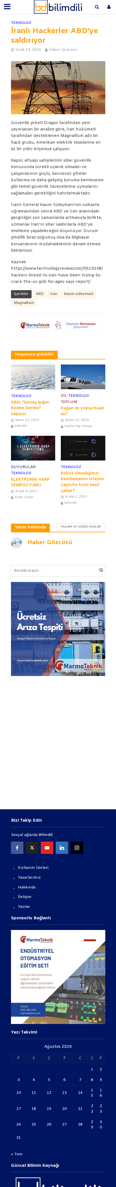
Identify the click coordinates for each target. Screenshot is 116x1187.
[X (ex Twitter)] (32, 848)
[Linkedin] (62, 848)
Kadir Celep (24, 497)
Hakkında (26, 887)
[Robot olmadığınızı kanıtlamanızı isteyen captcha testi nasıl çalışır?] (83, 448)
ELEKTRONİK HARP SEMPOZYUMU (30, 482)
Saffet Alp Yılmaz (78, 426)
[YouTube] (47, 848)
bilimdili (21, 426)
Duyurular (23, 467)
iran (53, 294)
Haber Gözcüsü (63, 49)
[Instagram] (77, 848)
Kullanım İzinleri (33, 867)
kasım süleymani (78, 294)
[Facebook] (17, 848)
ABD (40, 294)
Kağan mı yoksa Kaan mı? (82, 411)
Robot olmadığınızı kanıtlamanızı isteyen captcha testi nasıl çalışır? (82, 482)
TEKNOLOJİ (21, 22)
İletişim (25, 897)
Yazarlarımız (29, 877)
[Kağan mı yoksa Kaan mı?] (83, 377)
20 (64, 1108)
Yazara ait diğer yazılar (81, 527)
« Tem (17, 1154)
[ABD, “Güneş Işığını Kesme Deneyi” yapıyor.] (33, 377)
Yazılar (24, 906)
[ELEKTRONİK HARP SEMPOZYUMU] (33, 448)
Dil (64, 395)
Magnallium (24, 303)
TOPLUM (69, 402)
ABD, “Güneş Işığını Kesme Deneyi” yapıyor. (30, 408)
